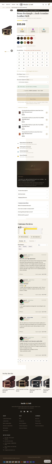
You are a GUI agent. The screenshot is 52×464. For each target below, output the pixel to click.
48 (32, 62)
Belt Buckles (5, 428)
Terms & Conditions (39, 425)
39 (23, 59)
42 (37, 59)
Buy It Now (33, 99)
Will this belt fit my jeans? (23, 215)
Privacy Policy (38, 423)
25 (23, 53)
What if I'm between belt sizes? (24, 205)
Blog (17, 4)
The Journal (37, 421)
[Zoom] (12, 51)
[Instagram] (21, 411)
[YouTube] (27, 411)
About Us (8, 4)
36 (42, 56)
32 (23, 56)
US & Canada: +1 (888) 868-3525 (10, 444)
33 (28, 56)
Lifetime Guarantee (23, 425)
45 (19, 62)
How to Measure (22, 423)
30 (46, 53)
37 (46, 56)
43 (42, 59)
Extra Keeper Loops (23, 74)
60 (23, 68)
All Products (5, 430)
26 (28, 53)
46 (23, 62)
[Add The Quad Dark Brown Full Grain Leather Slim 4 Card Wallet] (47, 112)
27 (32, 53)
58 (46, 65)
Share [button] (22, 274)
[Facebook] (24, 411)
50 (42, 62)
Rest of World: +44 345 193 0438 (10, 447)
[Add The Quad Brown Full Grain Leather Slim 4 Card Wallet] (47, 120)
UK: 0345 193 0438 (9, 441)
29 (42, 53)
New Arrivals (22, 4)
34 (32, 56)
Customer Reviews (23, 428)
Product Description (23, 190)
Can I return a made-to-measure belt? (26, 208)
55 (32, 65)
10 (46, 360)
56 (37, 65)
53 (23, 65)
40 (28, 59)
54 (28, 65)
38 (19, 59)
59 (19, 68)
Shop (3, 4)
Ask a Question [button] (36, 236)
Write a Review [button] (24, 236)
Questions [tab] (31, 241)
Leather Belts (8, 7)
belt (20, 246)
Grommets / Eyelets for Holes (25, 79)
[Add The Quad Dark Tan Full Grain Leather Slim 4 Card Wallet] (47, 134)
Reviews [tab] (21, 241)
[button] (43, 274)
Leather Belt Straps (7, 418)
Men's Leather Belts (7, 423)
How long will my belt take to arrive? (25, 211)
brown (30, 246)
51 (46, 62)
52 (19, 65)
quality (24, 246)
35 (37, 56)
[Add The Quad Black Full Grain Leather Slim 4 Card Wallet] (47, 127)
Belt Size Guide (21, 194)
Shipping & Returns (22, 197)
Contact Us (21, 421)
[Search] (43, 4)
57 (42, 65)
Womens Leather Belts (7, 425)
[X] (31, 411)
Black (20, 249)
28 (37, 53)
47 (28, 62)
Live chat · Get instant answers (9, 438)
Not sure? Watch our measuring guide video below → (28, 71)
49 (37, 62)
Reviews (13, 4)
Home (3, 7)
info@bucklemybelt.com (10, 450)
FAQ (20, 418)
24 (19, 53)
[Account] (46, 4)
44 (46, 59)
